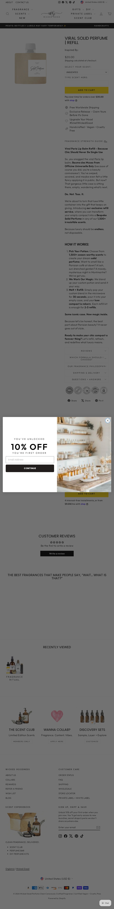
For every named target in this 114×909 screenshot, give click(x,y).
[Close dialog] (107, 420)
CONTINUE (30, 468)
